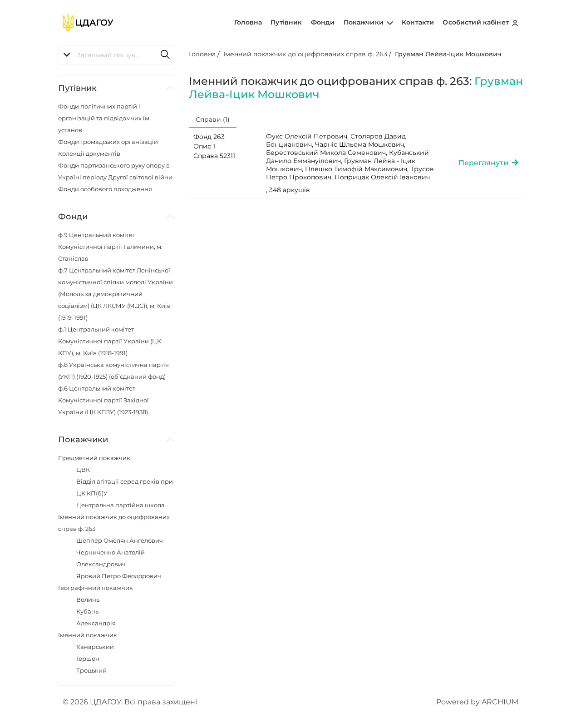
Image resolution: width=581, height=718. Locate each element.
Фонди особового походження (105, 189)
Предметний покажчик (94, 457)
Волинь (87, 599)
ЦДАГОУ (105, 702)
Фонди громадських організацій (108, 141)
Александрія (96, 623)
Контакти (418, 22)
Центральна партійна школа (120, 505)
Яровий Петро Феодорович (118, 575)
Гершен (87, 658)
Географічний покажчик (95, 587)
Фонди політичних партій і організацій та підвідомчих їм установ (103, 118)
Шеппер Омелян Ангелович (119, 540)
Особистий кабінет (477, 22)
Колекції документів (89, 153)
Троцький (91, 670)
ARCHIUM (500, 702)
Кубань (87, 611)
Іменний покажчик (87, 635)
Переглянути (485, 162)
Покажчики (364, 22)
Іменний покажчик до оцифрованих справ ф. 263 (305, 54)
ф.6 (103, 400)
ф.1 (109, 341)
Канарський (95, 646)
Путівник (286, 22)
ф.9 (110, 246)
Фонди (323, 22)
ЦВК (83, 469)
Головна (248, 22)
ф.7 (115, 294)
